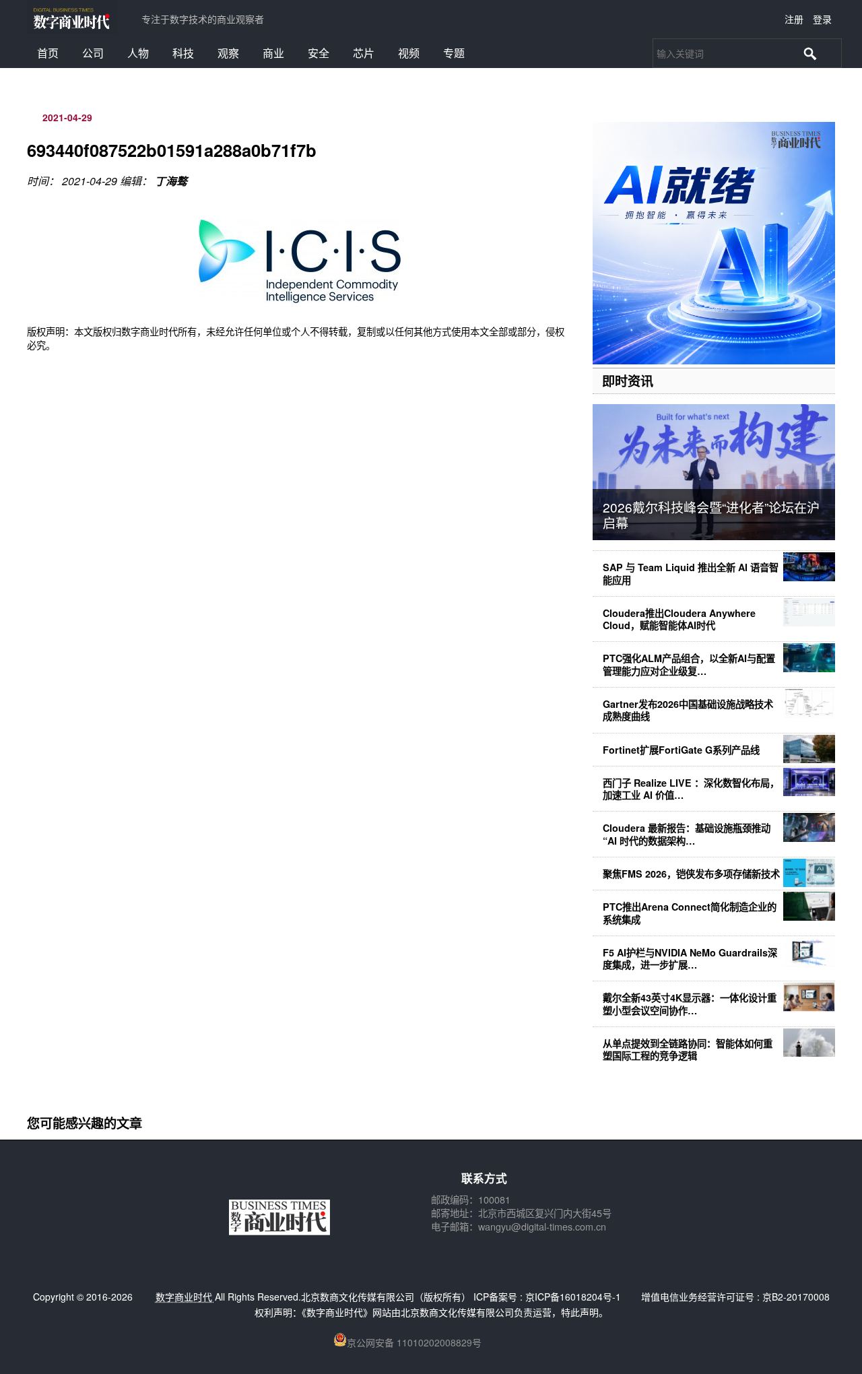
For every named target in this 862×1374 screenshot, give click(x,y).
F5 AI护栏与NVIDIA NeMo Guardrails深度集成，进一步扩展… (690, 958)
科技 (183, 53)
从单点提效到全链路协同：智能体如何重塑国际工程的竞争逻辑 (687, 1049)
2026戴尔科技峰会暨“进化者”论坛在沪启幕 (711, 514)
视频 (409, 53)
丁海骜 (171, 181)
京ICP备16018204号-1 (573, 1296)
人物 (138, 53)
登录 (822, 19)
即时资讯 (627, 380)
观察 (228, 53)
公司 (93, 53)
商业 (273, 53)
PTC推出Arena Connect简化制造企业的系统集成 (689, 912)
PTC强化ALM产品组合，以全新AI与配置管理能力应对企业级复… (689, 664)
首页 (48, 53)
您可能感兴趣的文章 (84, 1123)
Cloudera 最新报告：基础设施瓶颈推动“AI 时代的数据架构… (686, 834)
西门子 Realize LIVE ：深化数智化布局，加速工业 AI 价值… (691, 789)
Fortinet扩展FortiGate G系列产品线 (681, 749)
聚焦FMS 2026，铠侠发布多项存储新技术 (691, 873)
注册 (794, 19)
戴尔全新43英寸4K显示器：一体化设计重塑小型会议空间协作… (689, 1003)
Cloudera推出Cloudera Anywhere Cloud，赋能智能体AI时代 (679, 619)
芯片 (363, 53)
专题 (454, 53)
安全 (318, 53)
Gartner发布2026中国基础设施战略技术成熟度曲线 (688, 710)
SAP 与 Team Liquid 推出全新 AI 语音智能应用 (690, 573)
